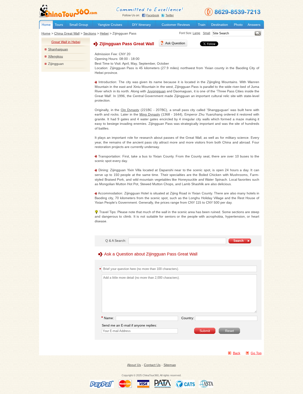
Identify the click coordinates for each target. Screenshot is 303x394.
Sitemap (170, 365)
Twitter (169, 15)
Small (206, 33)
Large (196, 33)
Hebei (104, 33)
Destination (219, 25)
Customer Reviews (176, 25)
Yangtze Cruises (110, 25)
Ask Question (175, 43)
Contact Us (152, 365)
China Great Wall (67, 33)
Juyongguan (156, 91)
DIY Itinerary (141, 25)
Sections (89, 33)
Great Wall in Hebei (65, 42)
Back (236, 353)
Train (201, 25)
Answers (254, 25)
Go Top (256, 353)
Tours (59, 25)
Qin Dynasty (130, 110)
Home (46, 25)
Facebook (152, 15)
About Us (134, 365)
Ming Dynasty (149, 114)
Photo (238, 25)
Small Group (78, 25)
